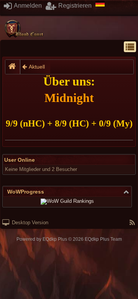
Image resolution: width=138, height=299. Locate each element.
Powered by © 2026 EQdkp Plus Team (69, 239)
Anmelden (27, 5)
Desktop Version (29, 222)
